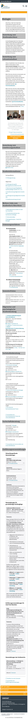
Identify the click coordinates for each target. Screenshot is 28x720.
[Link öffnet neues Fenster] (15, 115)
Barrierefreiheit (6, 715)
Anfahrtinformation (18, 325)
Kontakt (6, 690)
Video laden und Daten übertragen (15, 137)
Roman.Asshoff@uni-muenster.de (15, 396)
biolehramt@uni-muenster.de (14, 371)
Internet (14, 651)
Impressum (9, 714)
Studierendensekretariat (16, 276)
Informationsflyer (11, 217)
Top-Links (6, 687)
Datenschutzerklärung (16, 132)
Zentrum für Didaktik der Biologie (15, 390)
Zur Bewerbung (14, 287)
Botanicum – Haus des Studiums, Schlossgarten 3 (13, 705)
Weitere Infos (10, 167)
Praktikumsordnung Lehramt (14, 199)
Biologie (15, 425)
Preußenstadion (14, 463)
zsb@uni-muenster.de (12, 323)
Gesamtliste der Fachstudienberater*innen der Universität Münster (13, 416)
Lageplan (9, 325)
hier (23, 106)
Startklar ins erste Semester (13, 678)
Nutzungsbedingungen (17, 134)
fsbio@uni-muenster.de (13, 431)
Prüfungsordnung (11, 178)
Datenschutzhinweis (19, 714)
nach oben (5, 693)
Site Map (3, 714)
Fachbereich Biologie (12, 365)
